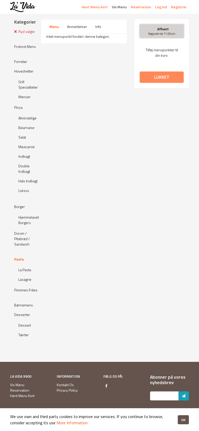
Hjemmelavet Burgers (28, 219)
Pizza (18, 107)
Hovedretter (23, 71)
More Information (72, 423)
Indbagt (24, 156)
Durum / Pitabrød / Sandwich (22, 239)
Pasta (19, 259)
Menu (54, 26)
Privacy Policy (67, 390)
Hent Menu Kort (95, 7)
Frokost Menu (25, 46)
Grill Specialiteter (28, 84)
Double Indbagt (24, 168)
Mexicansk (26, 146)
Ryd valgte (26, 31)
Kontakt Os (65, 384)
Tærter (23, 334)
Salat (22, 137)
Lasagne (24, 279)
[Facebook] (106, 386)
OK (183, 419)
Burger (19, 206)
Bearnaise (26, 127)
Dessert (24, 325)
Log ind (161, 7)
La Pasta (24, 269)
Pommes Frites (26, 290)
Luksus (23, 190)
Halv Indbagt (28, 181)
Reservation (141, 7)
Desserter (22, 314)
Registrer (179, 7)
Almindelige (27, 118)
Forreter (20, 61)
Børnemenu (23, 305)
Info (98, 26)
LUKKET (161, 77)
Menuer (24, 96)
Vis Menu (119, 7)
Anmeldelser (77, 26)
